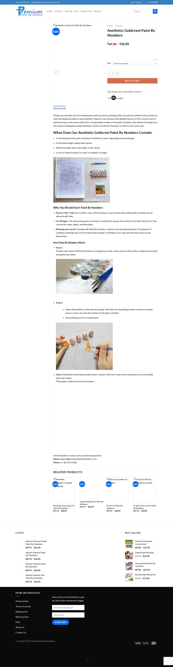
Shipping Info (22, 611)
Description (59, 109)
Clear (155, 59)
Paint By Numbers (92, 207)
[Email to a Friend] (113, 98)
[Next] (157, 497)
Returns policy (22, 616)
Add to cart (132, 80)
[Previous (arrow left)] (2, 662)
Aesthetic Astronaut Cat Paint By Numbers (64, 507)
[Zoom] (56, 72)
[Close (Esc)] (2, 651)
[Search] (155, 11)
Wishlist (98, 11)
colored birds (128, 92)
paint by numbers (134, 115)
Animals (119, 26)
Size (109, 63)
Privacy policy (22, 601)
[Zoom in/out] (10, 651)
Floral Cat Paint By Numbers (115, 507)
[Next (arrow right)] (10, 662)
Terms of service (23, 606)
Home (49, 11)
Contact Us (86, 11)
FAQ (76, 11)
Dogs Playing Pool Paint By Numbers (91, 502)
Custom (68, 11)
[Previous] (53, 497)
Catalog (58, 11)
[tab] (59, 108)
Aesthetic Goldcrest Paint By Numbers (101, 125)
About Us (20, 627)
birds (120, 92)
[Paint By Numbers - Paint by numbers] (29, 11)
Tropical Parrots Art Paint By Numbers (144, 507)
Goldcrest (137, 92)
